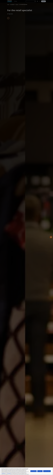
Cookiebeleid (3, 473)
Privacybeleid (9, 473)
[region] (26, 471)
